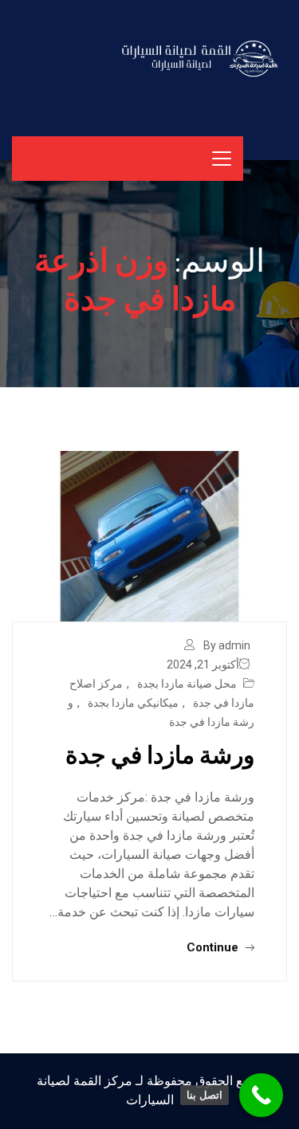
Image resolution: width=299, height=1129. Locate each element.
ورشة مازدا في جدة (159, 754)
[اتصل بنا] (261, 1095)
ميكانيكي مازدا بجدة (133, 702)
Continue (214, 947)
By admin (226, 645)
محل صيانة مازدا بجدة (187, 683)
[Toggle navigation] (221, 158)
